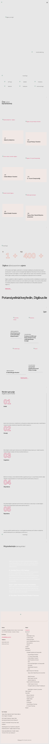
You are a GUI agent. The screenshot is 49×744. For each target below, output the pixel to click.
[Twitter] (19, 618)
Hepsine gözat (24, 377)
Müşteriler (27, 648)
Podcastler (29, 702)
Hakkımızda (7, 288)
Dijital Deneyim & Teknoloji (32, 670)
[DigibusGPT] (29, 618)
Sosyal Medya (28, 334)
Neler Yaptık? (28, 691)
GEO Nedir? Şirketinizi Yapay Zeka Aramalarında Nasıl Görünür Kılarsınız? (10, 719)
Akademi (28, 700)
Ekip (27, 634)
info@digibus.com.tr (6, 637)
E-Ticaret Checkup (31, 706)
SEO (29, 661)
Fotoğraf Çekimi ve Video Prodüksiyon (36, 685)
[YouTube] (26, 618)
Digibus (19, 740)
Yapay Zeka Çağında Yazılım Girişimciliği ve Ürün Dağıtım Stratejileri (11, 715)
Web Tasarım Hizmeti (32, 678)
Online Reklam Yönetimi (33, 658)
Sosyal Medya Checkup (32, 704)
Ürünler (27, 646)
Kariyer (28, 644)
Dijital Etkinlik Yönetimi (32, 667)
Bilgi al (5, 55)
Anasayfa (27, 630)
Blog (30, 695)
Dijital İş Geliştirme (15, 331)
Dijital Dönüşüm (31, 676)
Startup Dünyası (30, 697)
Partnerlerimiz (30, 643)
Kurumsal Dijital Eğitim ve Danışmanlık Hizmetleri (36, 664)
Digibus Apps (29, 698)
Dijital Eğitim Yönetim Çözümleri (35, 689)
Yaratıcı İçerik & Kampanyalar (33, 682)
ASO (29, 669)
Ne (28, 650)
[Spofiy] (32, 618)
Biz (27, 632)
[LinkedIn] (23, 618)
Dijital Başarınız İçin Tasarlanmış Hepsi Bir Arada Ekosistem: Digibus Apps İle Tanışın (11, 727)
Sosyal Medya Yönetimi (33, 654)
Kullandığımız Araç (31, 636)
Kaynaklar (27, 693)
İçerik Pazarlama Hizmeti (33, 660)
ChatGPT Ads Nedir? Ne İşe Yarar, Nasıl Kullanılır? (10, 723)
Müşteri (30, 639)
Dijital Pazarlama (10, 370)
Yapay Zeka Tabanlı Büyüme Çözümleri (36, 672)
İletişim (27, 707)
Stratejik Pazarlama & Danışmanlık (34, 652)
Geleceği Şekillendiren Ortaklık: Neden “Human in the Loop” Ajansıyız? (10, 731)
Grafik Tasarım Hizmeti (33, 684)
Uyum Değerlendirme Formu (33, 641)
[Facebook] (16, 618)
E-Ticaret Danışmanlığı (33, 656)
